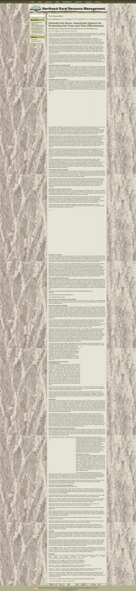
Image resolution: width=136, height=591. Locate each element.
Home (32, 2)
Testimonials (66, 2)
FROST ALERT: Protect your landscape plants (37, 26)
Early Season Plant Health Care (36, 23)
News (57, 2)
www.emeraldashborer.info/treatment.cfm (60, 558)
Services (49, 2)
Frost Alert (34, 39)
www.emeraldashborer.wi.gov (57, 297)
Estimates (78, 2)
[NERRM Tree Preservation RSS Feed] (36, 589)
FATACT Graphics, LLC (70, 590)
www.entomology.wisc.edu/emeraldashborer (61, 294)
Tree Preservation (36, 41)
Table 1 (66, 72)
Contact (98, 2)
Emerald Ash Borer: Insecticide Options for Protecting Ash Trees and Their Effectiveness (37, 30)
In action (88, 2)
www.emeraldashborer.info (64, 491)
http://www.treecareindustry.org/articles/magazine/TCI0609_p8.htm (76, 578)
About (40, 2)
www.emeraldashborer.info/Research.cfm (60, 566)
